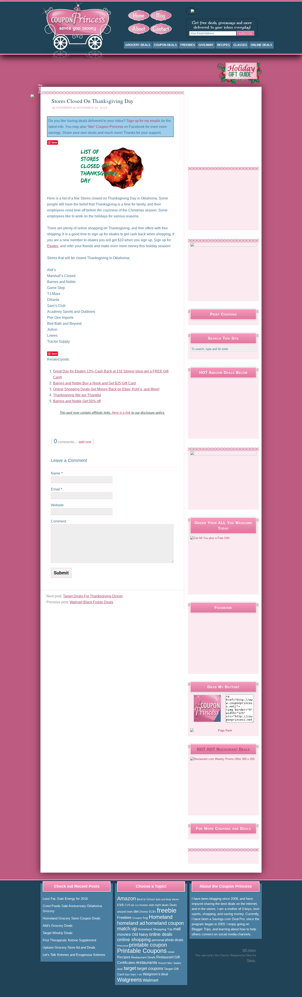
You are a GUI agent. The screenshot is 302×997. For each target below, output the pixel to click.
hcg (145, 917)
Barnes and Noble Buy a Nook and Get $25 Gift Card (94, 383)
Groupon (137, 918)
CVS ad (129, 905)
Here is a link (121, 413)
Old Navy (140, 934)
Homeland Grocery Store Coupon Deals (71, 918)
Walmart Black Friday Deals (91, 602)
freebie (166, 910)
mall (177, 929)
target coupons (150, 968)
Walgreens (129, 980)
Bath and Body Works (167, 899)
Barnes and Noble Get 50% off (77, 401)
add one (84, 442)
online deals (160, 934)
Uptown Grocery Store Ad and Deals (69, 947)
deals (165, 905)
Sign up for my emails (143, 121)
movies (124, 934)
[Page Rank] (223, 730)
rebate (171, 952)
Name (57, 473)
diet (136, 911)
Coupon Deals (165, 45)
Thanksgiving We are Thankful (77, 395)
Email (56, 489)
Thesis (251, 960)
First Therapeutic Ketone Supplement (69, 940)
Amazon (126, 898)
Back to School (146, 899)
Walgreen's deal (155, 974)
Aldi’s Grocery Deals (58, 925)
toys (127, 974)
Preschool (122, 945)
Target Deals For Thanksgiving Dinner (93, 596)
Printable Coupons (142, 951)
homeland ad (131, 923)
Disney (144, 911)
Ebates (52, 246)
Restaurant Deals (143, 957)
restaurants (146, 962)
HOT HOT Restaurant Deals (223, 749)
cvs (120, 904)
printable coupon (148, 945)
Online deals (261, 45)
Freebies (187, 45)
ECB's (152, 911)
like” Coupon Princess (105, 127)
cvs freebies (141, 905)
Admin (249, 950)
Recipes (223, 45)
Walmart (150, 980)
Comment (58, 521)
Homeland (160, 917)
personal (158, 940)
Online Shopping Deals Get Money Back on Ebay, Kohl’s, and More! (106, 389)
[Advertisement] (125, 73)
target (130, 968)
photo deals (174, 940)
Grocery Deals (137, 45)
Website (57, 505)
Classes (240, 45)
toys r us (136, 974)
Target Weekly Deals (58, 933)
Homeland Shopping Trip (155, 929)
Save (54, 142)
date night (155, 905)
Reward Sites (165, 963)
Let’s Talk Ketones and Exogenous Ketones (74, 955)
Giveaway (206, 45)
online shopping (134, 939)
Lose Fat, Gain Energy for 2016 (65, 898)
